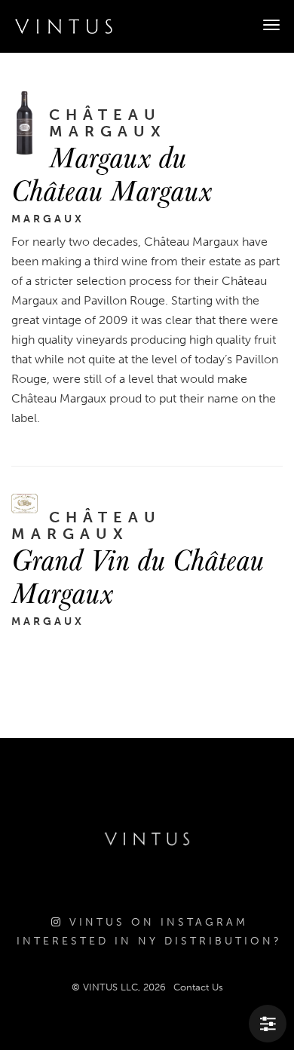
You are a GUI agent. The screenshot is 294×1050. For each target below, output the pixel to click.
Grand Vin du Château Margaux (137, 575)
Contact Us (198, 987)
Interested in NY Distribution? (149, 941)
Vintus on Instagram (155, 922)
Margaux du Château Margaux (111, 172)
